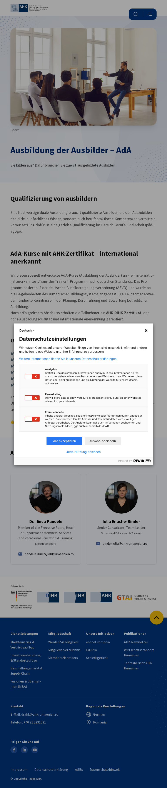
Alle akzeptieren (64, 441)
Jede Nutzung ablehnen (83, 452)
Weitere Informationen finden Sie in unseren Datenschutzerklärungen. (68, 359)
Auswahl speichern (102, 441)
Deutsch (25, 330)
